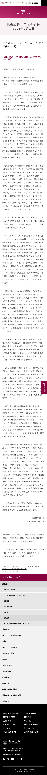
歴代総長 (34, 566)
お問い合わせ (8, 754)
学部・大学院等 (30, 713)
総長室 (27, 566)
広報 (4, 641)
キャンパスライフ (10, 732)
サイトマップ (29, 728)
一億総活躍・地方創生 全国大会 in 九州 (16, 623)
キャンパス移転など (10, 647)
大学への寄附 (7, 665)
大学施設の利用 (8, 653)
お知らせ (5, 701)
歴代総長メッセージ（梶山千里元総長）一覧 (14, 568)
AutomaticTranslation (44, 387)
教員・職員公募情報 (10, 689)
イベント (6, 728)
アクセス (18, 754)
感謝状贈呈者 (8, 606)
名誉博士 (6, 612)
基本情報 (5, 629)
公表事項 (5, 677)
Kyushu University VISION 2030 (14, 595)
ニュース (27, 721)
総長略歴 (6, 601)
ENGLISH (35, 3)
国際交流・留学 (9, 717)
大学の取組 (6, 671)
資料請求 (27, 717)
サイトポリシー (9, 724)
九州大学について (17, 566)
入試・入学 (7, 721)
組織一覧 (5, 683)
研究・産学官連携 (31, 724)
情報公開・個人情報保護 (11, 695)
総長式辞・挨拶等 (9, 590)
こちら (8, 541)
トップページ (6, 566)
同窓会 (4, 659)
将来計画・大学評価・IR (11, 635)
